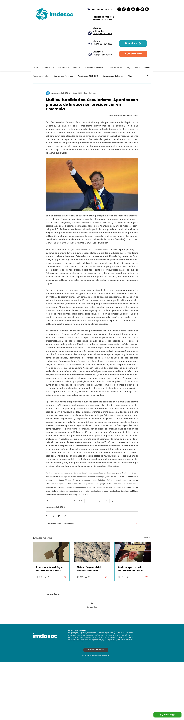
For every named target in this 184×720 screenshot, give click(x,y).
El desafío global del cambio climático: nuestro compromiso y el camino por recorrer (91, 569)
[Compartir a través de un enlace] (65, 515)
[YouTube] (133, 9)
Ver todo (147, 537)
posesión (115, 501)
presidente (103, 501)
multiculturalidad (75, 501)
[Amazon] (147, 9)
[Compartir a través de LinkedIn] (59, 515)
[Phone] (88, 9)
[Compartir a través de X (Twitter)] (53, 515)
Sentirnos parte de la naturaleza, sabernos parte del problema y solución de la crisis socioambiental (130, 569)
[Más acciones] (136, 93)
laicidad (50, 501)
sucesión (61, 501)
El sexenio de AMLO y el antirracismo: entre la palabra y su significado (50, 569)
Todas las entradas (41, 76)
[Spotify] (142, 9)
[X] (128, 9)
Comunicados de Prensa (113, 76)
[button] (94, 68)
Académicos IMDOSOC (88, 76)
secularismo (90, 501)
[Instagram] (124, 9)
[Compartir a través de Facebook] (47, 515)
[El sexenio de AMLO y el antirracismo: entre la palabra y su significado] (51, 552)
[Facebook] (119, 9)
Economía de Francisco (63, 76)
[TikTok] (138, 9)
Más (130, 76)
